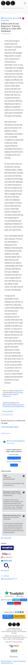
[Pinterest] (23, 612)
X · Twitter (16, 600)
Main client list (5, 570)
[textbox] (14, 8)
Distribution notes (7, 414)
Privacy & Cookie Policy (19, 661)
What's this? (15, 578)
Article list (6, 576)
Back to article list (8, 411)
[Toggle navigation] (25, 3)
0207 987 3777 (8, 616)
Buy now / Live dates (14, 458)
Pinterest (17, 603)
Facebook (23, 600)
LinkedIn (10, 603)
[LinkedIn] (20, 612)
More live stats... (11, 443)
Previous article (7, 18)
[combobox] (14, 8)
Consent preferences (7, 663)
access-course (19, 392)
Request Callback (19, 616)
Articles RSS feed (8, 579)
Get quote (14, 465)
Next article (16, 18)
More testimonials (6, 538)
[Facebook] (18, 612)
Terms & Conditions (6, 661)
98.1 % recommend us (16, 441)
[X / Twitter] (16, 612)
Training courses (5, 433)
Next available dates (10, 427)
